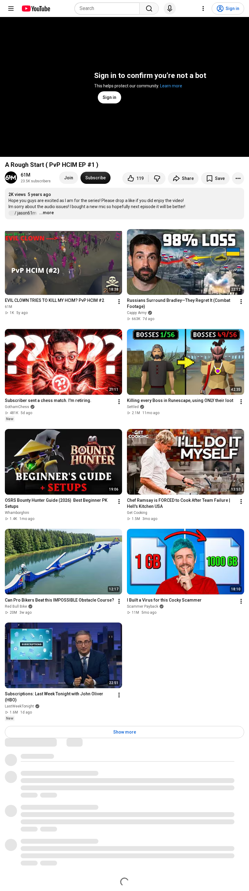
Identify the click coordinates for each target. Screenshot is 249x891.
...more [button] (46, 212)
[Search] (149, 8)
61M (25, 175)
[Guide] (11, 8)
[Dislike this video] (156, 178)
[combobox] (109, 8)
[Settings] (203, 8)
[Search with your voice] (170, 8)
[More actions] (238, 178)
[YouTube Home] (35, 8)
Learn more (171, 85)
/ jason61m (26, 213)
